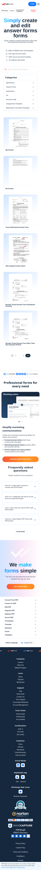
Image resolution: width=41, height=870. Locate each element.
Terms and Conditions (20, 852)
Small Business (20, 752)
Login (32, 4)
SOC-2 (20, 729)
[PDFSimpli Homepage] (7, 4)
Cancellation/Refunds (20, 702)
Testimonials (20, 716)
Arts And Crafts (11, 99)
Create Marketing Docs (20, 459)
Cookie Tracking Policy (18, 867)
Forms (12, 10)
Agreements (10, 83)
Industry (20, 747)
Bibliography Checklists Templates (17, 108)
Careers (20, 662)
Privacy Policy (20, 843)
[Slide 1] (18, 421)
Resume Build (21, 755)
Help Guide (20, 694)
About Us (20, 665)
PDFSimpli (5, 10)
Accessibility (20, 719)
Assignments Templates (20, 10)
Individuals (20, 750)
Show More (20, 531)
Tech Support (20, 699)
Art (7, 95)
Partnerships (20, 714)
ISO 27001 (20, 734)
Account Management (20, 705)
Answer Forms (11, 87)
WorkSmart (20, 682)
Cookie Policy (20, 848)
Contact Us (20, 697)
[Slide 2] (20, 421)
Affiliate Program (20, 668)
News (20, 677)
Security (20, 860)
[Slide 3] (22, 421)
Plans (20, 744)
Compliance (20, 856)
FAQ (20, 691)
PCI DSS (20, 732)
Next (28, 355)
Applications (10, 91)
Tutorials (20, 679)
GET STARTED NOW (20, 586)
